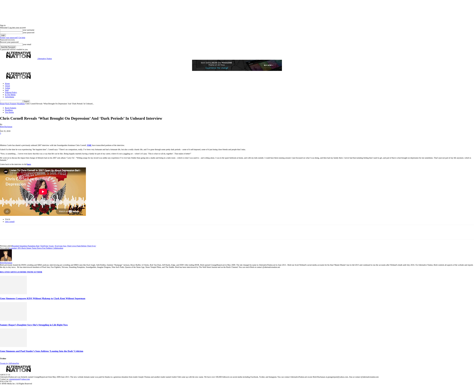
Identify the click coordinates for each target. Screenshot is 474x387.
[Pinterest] (21, 137)
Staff (7, 90)
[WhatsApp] (30, 137)
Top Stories (9, 112)
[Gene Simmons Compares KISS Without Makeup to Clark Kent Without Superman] (13, 294)
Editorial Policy (11, 92)
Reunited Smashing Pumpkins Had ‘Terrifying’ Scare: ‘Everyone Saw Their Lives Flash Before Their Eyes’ (54, 246)
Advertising (9, 97)
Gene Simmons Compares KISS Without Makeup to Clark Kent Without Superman (42, 298)
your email (27, 44)
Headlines (21, 104)
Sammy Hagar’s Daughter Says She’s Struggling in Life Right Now (34, 325)
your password (28, 32)
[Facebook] (4, 137)
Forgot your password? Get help (12, 38)
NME (89, 145)
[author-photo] (6, 260)
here (29, 164)
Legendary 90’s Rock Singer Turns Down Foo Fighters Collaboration (36, 248)
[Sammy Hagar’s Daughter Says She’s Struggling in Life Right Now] (13, 320)
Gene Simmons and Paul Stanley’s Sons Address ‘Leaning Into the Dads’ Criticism (41, 351)
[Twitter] (13, 137)
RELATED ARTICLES (10, 272)
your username (28, 30)
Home (7, 83)
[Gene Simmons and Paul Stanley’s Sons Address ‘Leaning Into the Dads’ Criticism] (13, 346)
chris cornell (9, 222)
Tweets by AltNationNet (9, 363)
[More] (39, 137)
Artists (7, 88)
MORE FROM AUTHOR (31, 272)
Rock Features (11, 104)
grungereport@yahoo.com (19, 379)
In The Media (10, 95)
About (7, 86)
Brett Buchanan (6, 127)
